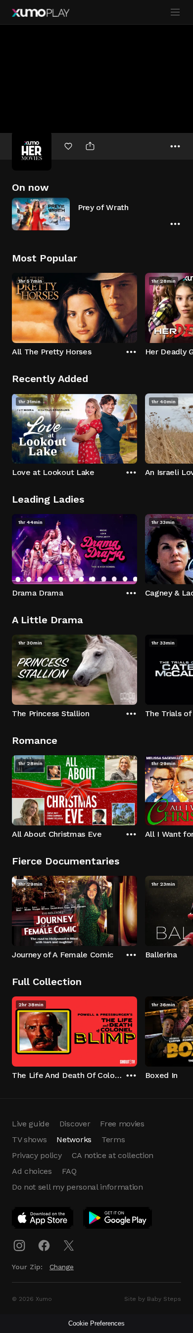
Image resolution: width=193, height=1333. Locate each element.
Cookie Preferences (96, 1323)
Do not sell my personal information (77, 1187)
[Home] (40, 13)
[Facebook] (44, 1245)
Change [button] (61, 1267)
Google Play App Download (118, 1220)
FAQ (69, 1171)
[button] (96, 214)
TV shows (29, 1139)
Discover (74, 1123)
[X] (68, 1245)
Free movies (122, 1123)
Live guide (30, 1123)
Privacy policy (37, 1155)
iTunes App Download (43, 1220)
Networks (73, 1139)
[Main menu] (175, 12)
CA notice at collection (113, 1155)
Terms (113, 1139)
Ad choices (32, 1171)
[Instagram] (19, 1245)
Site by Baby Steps (152, 1298)
